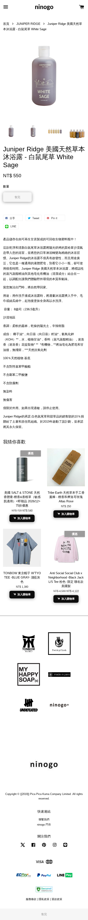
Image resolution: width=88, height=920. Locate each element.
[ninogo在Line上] (65, 846)
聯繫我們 (44, 819)
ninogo (44, 7)
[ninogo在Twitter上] (23, 846)
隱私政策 (44, 899)
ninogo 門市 (44, 824)
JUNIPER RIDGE (28, 23)
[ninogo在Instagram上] (55, 846)
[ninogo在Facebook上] (33, 846)
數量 (6, 186)
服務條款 (31, 899)
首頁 (6, 23)
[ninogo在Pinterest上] (44, 846)
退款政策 (57, 899)
